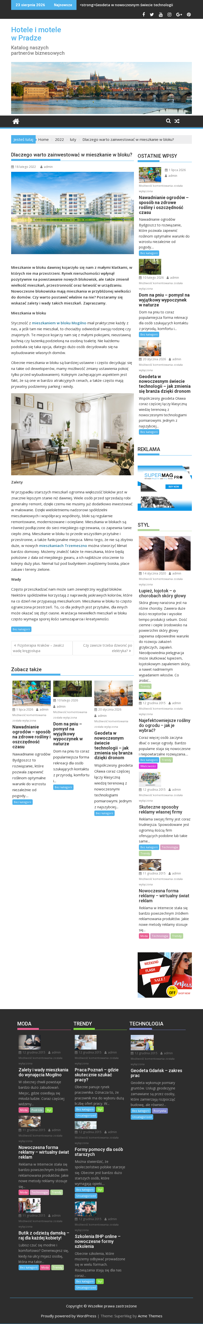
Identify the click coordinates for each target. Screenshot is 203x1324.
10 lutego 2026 (67, 700)
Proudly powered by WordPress (68, 1315)
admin (48, 167)
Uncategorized (86, 1115)
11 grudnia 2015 (154, 873)
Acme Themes (150, 1315)
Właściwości (148, 766)
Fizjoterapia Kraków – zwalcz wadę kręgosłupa (38, 648)
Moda (144, 936)
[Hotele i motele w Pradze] (101, 112)
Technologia (170, 847)
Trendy (145, 686)
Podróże (37, 1110)
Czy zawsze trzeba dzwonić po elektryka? (107, 648)
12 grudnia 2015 (154, 703)
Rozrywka (159, 1111)
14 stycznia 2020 (154, 573)
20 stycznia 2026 (109, 709)
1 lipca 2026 (24, 709)
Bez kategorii (21, 629)
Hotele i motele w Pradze (36, 33)
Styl (49, 1110)
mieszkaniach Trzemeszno (63, 545)
